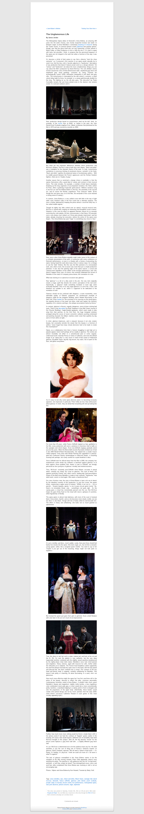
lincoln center (67, 783)
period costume (64, 784)
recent (60, 123)
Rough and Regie (52, 793)
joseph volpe (50, 783)
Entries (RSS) (66, 809)
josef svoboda (91, 781)
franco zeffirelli (65, 781)
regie (71, 784)
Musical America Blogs (72, 12)
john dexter (81, 781)
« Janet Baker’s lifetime (53, 28)
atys (61, 779)
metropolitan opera (90, 783)
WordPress (84, 807)
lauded (59, 299)
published (80, 46)
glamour (73, 781)
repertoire (77, 784)
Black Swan (79, 779)
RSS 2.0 (90, 793)
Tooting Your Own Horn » (89, 28)
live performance (77, 783)
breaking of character (85, 45)
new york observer (52, 784)
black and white (69, 779)
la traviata (58, 783)
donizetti (55, 781)
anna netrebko (54, 779)
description (62, 308)
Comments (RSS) (76, 809)
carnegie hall (88, 779)
